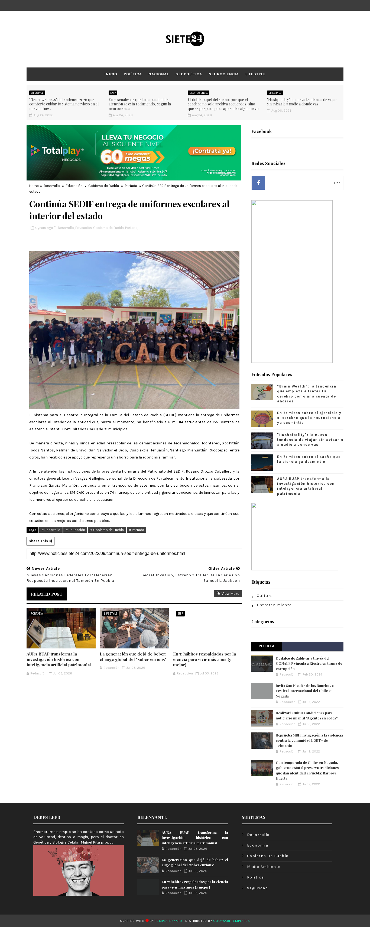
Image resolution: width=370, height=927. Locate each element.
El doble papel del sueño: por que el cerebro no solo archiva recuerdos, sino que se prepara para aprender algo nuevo (223, 104)
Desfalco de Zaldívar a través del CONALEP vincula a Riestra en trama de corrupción (309, 663)
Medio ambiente (264, 866)
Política (133, 74)
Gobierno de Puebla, (108, 228)
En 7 (113, 93)
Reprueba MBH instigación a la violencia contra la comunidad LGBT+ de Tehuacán (309, 740)
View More (230, 593)
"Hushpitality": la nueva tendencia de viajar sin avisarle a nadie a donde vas (302, 102)
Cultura (265, 595)
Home (34, 186)
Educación (74, 186)
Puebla (267, 646)
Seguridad (257, 888)
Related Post (46, 594)
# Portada (136, 530)
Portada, (131, 228)
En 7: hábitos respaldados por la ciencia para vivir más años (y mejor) (204, 659)
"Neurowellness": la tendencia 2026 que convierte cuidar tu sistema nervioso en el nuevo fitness (64, 104)
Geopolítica (189, 74)
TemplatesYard (168, 921)
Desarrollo (52, 186)
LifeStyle (255, 74)
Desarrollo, (66, 228)
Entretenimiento (274, 605)
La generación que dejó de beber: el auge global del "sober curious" (133, 656)
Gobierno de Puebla (103, 186)
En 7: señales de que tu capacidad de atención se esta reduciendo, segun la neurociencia (140, 104)
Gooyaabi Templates (231, 921)
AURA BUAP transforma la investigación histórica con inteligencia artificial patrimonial (59, 659)
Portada (131, 186)
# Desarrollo (50, 530)
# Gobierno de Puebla (107, 530)
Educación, (83, 228)
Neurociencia (224, 74)
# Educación (75, 530)
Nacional (158, 74)
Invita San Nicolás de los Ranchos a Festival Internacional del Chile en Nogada (305, 690)
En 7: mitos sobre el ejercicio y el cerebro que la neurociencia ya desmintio (309, 418)
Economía (257, 845)
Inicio (111, 74)
